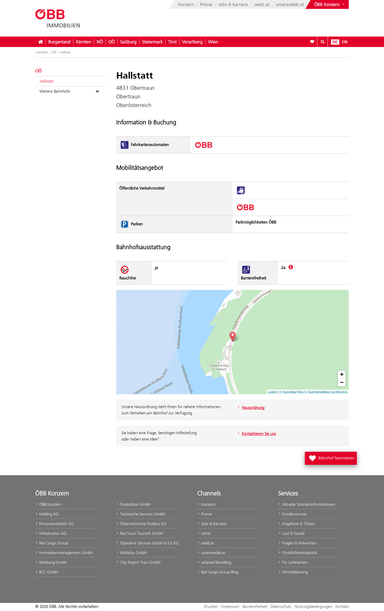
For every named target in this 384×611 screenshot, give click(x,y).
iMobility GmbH (133, 552)
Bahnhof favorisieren (332, 457)
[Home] (40, 42)
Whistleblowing (294, 571)
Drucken (211, 606)
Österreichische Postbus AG (142, 523)
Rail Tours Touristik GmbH (141, 533)
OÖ (111, 41)
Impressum (230, 606)
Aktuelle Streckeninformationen (308, 504)
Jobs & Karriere (233, 4)
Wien (213, 41)
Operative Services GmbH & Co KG (147, 542)
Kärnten (83, 41)
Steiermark (152, 41)
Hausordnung (253, 407)
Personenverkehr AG (56, 523)
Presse (206, 4)
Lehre (205, 533)
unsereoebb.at (290, 4)
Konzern (186, 4)
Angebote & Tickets (298, 523)
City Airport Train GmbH (139, 562)
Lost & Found (292, 533)
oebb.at (262, 4)
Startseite (42, 52)
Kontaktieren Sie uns (259, 433)
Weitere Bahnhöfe (54, 91)
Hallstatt (65, 52)
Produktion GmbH (134, 504)
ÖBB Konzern (49, 504)
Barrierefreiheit (255, 606)
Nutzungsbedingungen (313, 606)
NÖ (100, 41)
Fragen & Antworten (299, 542)
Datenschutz (281, 606)
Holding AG (48, 514)
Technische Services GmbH (142, 514)
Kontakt (342, 606)
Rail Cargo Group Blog (219, 571)
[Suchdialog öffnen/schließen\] (322, 42)
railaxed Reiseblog (215, 562)
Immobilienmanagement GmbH (65, 552)
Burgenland (59, 41)
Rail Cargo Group (53, 542)
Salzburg (128, 41)
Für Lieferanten (294, 562)
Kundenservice (293, 514)
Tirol (172, 41)
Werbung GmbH (52, 562)
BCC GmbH (48, 571)
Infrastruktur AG (52, 533)
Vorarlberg (192, 41)
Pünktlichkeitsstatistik (299, 552)
